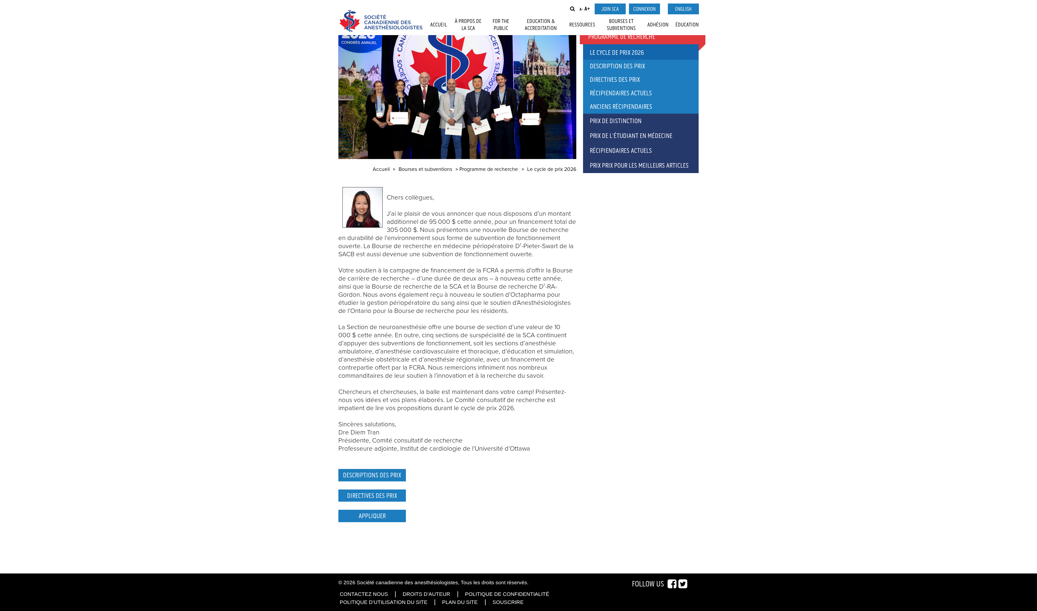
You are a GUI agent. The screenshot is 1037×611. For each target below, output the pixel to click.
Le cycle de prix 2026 (617, 53)
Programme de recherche (488, 169)
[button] (572, 9)
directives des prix (372, 496)
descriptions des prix (372, 475)
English (683, 9)
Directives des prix (615, 80)
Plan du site (460, 602)
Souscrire (508, 602)
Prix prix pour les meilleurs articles (639, 165)
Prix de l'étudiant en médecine (631, 136)
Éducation (687, 24)
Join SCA (610, 9)
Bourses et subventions (621, 25)
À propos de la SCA (468, 25)
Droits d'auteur (426, 594)
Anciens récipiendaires (621, 107)
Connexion (644, 9)
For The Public (501, 25)
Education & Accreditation (541, 25)
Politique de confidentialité (507, 594)
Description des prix (617, 66)
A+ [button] (587, 9)
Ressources (582, 24)
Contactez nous (364, 594)
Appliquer (372, 516)
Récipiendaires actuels (621, 93)
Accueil (438, 24)
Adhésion (658, 24)
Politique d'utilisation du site (383, 602)
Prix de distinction (616, 121)
